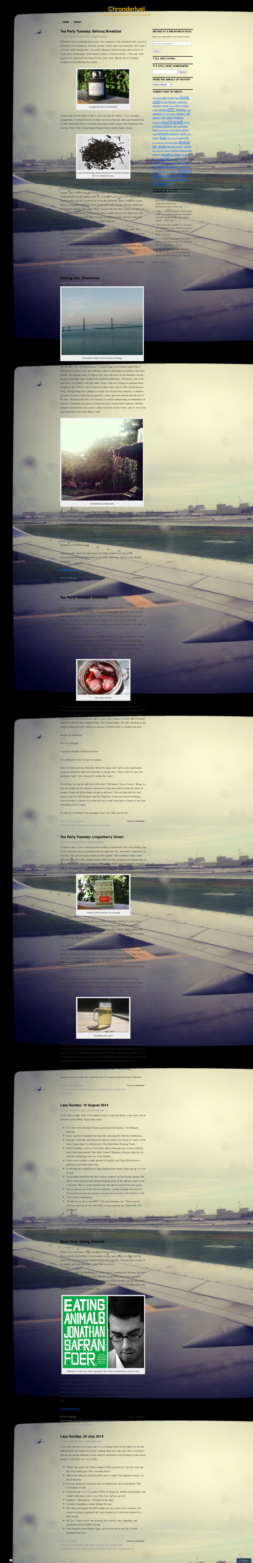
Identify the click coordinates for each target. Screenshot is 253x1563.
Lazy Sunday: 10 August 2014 (84, 1104)
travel (63, 585)
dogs (104, 1225)
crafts (155, 110)
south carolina (114, 581)
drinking (181, 110)
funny (159, 126)
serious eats (112, 1548)
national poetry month (178, 146)
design (163, 110)
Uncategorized (76, 1085)
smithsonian (124, 1548)
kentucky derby (178, 134)
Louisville (182, 138)
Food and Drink (76, 261)
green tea (72, 1089)
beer (177, 97)
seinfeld (64, 1229)
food (165, 121)
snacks (156, 163)
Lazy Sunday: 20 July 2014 (81, 1436)
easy (163, 114)
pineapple (93, 824)
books (81, 1420)
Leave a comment (99, 36)
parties (175, 150)
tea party (93, 265)
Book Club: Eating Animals (82, 1241)
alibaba (71, 1544)
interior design (182, 130)
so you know (179, 162)
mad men (160, 142)
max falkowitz (66, 1548)
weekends (156, 180)
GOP (86, 1544)
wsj (132, 1548)
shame (174, 159)
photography (186, 150)
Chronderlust (126, 8)
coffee (171, 106)
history (160, 130)
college (177, 105)
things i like (103, 265)
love (154, 142)
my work (159, 146)
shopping (182, 159)
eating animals (91, 1420)
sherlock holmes (76, 1229)
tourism (125, 581)
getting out (94, 581)
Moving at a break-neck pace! (172, 31)
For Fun (73, 577)
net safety (117, 1225)
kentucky (163, 133)
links (120, 1544)
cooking (71, 824)
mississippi (171, 142)
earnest (156, 113)
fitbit (110, 1225)
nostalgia (167, 151)
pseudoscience (171, 154)
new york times (158, 151)
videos (183, 175)
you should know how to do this (170, 181)
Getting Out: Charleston (80, 277)
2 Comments (138, 577)
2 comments (96, 282)
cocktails (164, 105)
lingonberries (83, 1089)
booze (172, 102)
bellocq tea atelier (76, 265)
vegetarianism (85, 1424)
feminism (157, 122)
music (77, 1548)
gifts (179, 126)
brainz (83, 1225)
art (164, 97)
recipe (155, 159)
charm (90, 1225)
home (172, 130)
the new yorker (108, 1229)
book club (72, 1420)
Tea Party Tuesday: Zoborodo (84, 597)
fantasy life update (162, 118)
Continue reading (70, 569)
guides (103, 581)
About (78, 22)
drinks (189, 110)
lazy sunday (111, 1544)
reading (74, 1424)
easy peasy (171, 114)
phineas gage (87, 1548)
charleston (72, 581)
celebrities (181, 102)
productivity (100, 1548)
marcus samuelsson (99, 1089)
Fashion (178, 117)
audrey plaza (74, 1225)
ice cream (100, 1544)
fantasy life (183, 113)
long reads (171, 138)
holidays (167, 130)
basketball (171, 98)
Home (65, 22)
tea (86, 265)
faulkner (79, 1544)
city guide (83, 581)
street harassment (93, 1229)
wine (163, 180)
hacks (92, 1544)
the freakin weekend (176, 167)
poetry (156, 154)
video (173, 175)
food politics (105, 1420)
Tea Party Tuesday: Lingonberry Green (91, 836)
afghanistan (157, 98)
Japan (154, 134)
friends (176, 121)
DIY (78, 824)
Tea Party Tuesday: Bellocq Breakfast (90, 31)
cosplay (97, 1225)
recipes (165, 158)
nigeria (84, 824)
